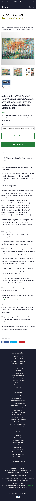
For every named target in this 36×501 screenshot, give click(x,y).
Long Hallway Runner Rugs (18, 398)
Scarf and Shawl (18, 410)
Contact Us (18, 459)
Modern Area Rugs (18, 396)
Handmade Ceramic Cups (18, 417)
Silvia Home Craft (23, 493)
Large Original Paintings (18, 366)
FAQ (18, 445)
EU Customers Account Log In (18, 461)
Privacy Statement (18, 456)
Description (7, 153)
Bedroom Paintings (18, 378)
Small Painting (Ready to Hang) (18, 361)
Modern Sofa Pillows (18, 415)
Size (2, 125)
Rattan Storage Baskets (18, 400)
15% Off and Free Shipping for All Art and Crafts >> (17, 159)
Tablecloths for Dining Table (18, 405)
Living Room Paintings (18, 375)
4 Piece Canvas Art (18, 370)
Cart (33, 7)
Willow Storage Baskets (18, 403)
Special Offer (18, 438)
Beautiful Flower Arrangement (18, 424)
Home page (18, 387)
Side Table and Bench (18, 426)
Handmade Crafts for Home (18, 419)
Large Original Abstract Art (18, 363)
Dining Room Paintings (18, 380)
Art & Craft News (18, 449)
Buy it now (18, 144)
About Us (18, 435)
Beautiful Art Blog (18, 447)
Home (2, 27)
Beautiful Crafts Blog (18, 452)
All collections (18, 385)
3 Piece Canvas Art (18, 368)
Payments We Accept (18, 440)
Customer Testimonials (18, 454)
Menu (6, 7)
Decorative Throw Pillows (18, 412)
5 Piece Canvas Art (18, 373)
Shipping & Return (18, 442)
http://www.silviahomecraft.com (11, 300)
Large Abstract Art (18, 356)
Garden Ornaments (18, 407)
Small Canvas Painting (18, 359)
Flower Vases (18, 422)
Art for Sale (18, 382)
